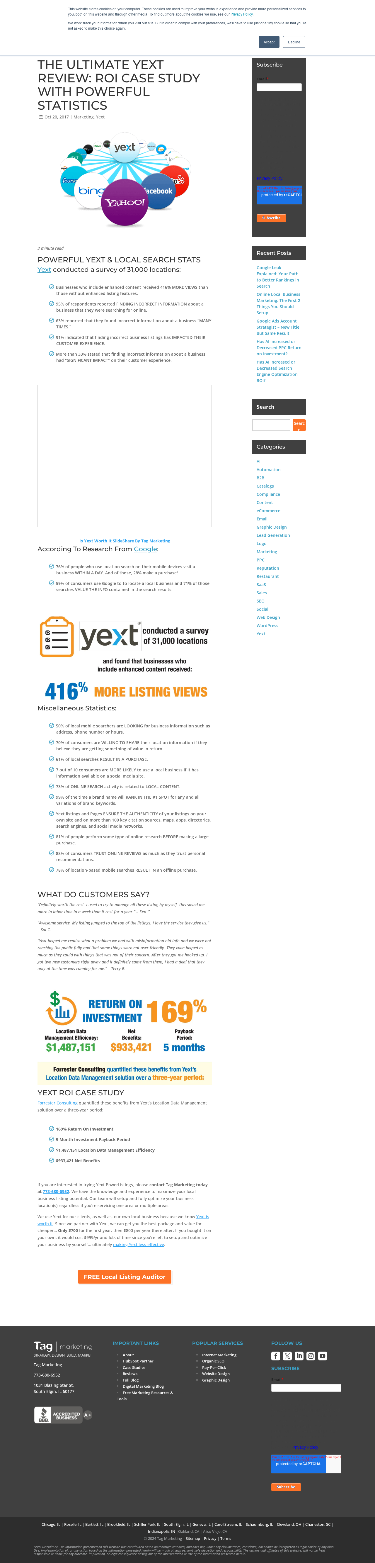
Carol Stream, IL (228, 1524)
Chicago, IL (51, 1524)
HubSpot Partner (138, 1361)
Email (262, 519)
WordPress (267, 625)
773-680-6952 (56, 1191)
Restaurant (268, 576)
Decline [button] (294, 41)
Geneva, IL (201, 1524)
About (128, 1354)
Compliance (268, 494)
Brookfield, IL (118, 1524)
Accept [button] (269, 41)
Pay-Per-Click (214, 1367)
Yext (100, 117)
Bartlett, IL (94, 1524)
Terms (225, 1538)
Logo (262, 543)
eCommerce (268, 510)
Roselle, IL (72, 1524)
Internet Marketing (219, 1354)
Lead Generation (273, 535)
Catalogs (265, 486)
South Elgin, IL (176, 1524)
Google (145, 549)
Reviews (130, 1373)
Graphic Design (272, 527)
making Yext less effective (138, 1244)
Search (266, 406)
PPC (261, 560)
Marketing (84, 117)
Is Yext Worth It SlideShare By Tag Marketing (124, 541)
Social (262, 609)
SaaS (261, 584)
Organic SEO (213, 1361)
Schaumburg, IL (259, 1524)
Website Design (216, 1373)
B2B (260, 478)
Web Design (268, 617)
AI (258, 461)
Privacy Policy (242, 13)
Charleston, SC (317, 1524)
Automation (269, 469)
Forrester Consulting (58, 1103)
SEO (261, 601)
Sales (262, 592)
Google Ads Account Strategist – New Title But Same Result (278, 327)
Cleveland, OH (289, 1524)
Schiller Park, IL (147, 1524)
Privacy (210, 1538)
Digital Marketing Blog (143, 1386)
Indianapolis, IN (161, 1531)
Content (265, 502)
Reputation (268, 568)
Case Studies (134, 1367)
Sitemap (193, 1538)
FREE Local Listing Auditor (125, 1276)
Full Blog (131, 1380)
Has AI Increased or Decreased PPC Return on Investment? (279, 348)
